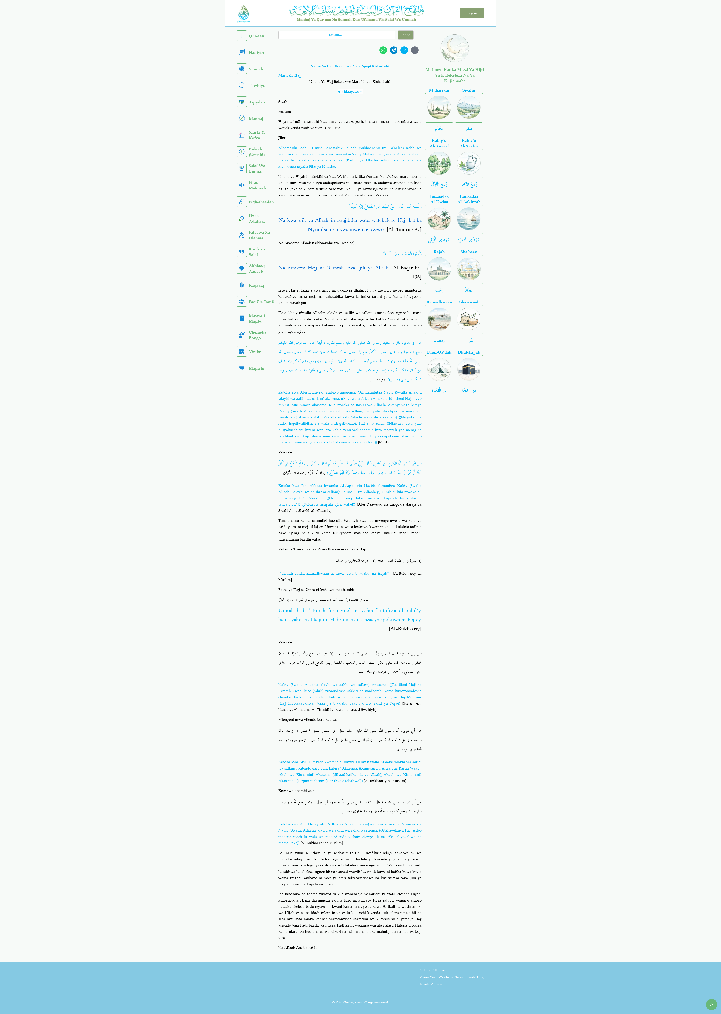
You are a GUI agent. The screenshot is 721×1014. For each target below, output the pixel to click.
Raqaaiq (256, 285)
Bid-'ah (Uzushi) (257, 151)
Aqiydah (257, 102)
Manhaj (256, 118)
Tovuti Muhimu (431, 984)
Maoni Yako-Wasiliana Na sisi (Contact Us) (451, 977)
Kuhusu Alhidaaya (433, 970)
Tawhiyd (257, 85)
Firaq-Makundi (257, 185)
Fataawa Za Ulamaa (259, 235)
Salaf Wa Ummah (256, 168)
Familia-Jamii (261, 301)
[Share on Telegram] (393, 50)
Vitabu (255, 351)
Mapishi (256, 368)
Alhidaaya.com (350, 91)
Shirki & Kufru (257, 135)
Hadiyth (256, 52)
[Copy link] (415, 50)
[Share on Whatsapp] (383, 50)
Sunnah (256, 69)
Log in (472, 13)
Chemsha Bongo (257, 335)
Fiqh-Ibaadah (261, 201)
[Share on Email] (404, 50)
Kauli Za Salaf (257, 252)
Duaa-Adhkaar (257, 218)
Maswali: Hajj (290, 75)
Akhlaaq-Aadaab (257, 268)
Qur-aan (256, 35)
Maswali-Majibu (257, 318)
